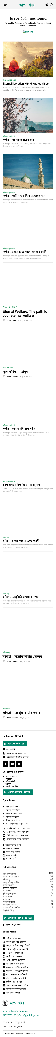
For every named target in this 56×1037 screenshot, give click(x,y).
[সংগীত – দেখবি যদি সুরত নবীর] (28, 404)
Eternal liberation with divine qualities (26, 83)
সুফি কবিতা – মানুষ (15, 372)
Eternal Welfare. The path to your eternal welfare (25, 313)
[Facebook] (5, 764)
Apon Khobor (12, 320)
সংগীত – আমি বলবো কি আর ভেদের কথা (24, 196)
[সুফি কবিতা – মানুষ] (28, 346)
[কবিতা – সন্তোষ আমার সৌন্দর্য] (28, 630)
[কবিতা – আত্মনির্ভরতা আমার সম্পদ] (28, 572)
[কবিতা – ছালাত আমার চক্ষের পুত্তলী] (28, 516)
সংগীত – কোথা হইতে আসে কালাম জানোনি (24, 252)
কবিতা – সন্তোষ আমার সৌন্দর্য (22, 656)
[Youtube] (12, 764)
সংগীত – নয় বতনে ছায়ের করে (18, 140)
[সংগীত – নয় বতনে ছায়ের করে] (28, 115)
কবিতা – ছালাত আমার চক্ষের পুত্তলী (21, 541)
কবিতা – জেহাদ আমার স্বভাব (21, 713)
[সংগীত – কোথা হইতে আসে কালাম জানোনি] (28, 227)
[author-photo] (4, 320)
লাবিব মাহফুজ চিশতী (9, 136)
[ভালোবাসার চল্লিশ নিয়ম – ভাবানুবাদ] (28, 460)
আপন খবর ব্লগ (8, 367)
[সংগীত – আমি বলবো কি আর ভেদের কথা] (28, 171)
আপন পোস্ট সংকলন (9, 481)
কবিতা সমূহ (6, 537)
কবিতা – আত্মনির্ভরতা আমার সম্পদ (21, 597)
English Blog (9, 80)
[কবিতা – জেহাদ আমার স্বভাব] (28, 687)
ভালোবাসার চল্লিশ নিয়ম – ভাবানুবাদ (21, 485)
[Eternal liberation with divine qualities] (28, 59)
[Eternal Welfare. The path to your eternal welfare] (28, 286)
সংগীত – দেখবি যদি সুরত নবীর (19, 428)
